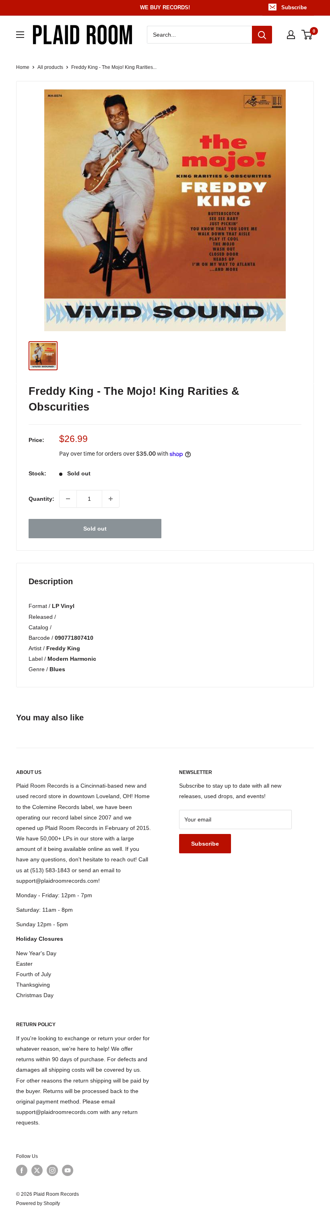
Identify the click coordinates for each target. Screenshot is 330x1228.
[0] (307, 34)
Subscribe (294, 7)
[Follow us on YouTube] (67, 1170)
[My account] (291, 34)
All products (50, 67)
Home (22, 67)
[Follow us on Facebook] (21, 1170)
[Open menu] (20, 34)
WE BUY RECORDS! (165, 7)
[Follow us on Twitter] (37, 1170)
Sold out (95, 528)
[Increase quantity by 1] (110, 498)
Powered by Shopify (38, 1203)
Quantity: (41, 499)
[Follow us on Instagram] (52, 1170)
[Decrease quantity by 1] (68, 498)
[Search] (262, 35)
